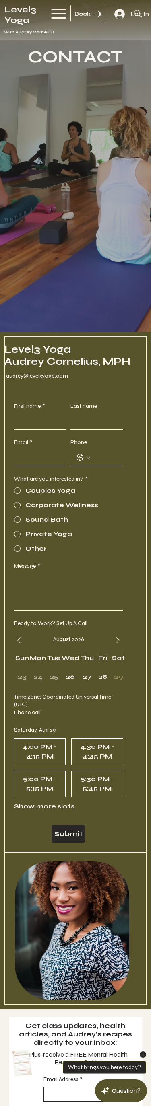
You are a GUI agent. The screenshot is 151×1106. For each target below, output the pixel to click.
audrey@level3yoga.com (37, 375)
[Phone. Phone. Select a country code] (83, 458)
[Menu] (59, 14)
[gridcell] (71, 677)
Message (27, 566)
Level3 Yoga (20, 14)
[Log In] (118, 14)
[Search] (137, 13)
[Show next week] (118, 640)
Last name (83, 406)
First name (29, 406)
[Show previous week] (19, 640)
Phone (78, 442)
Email (23, 442)
